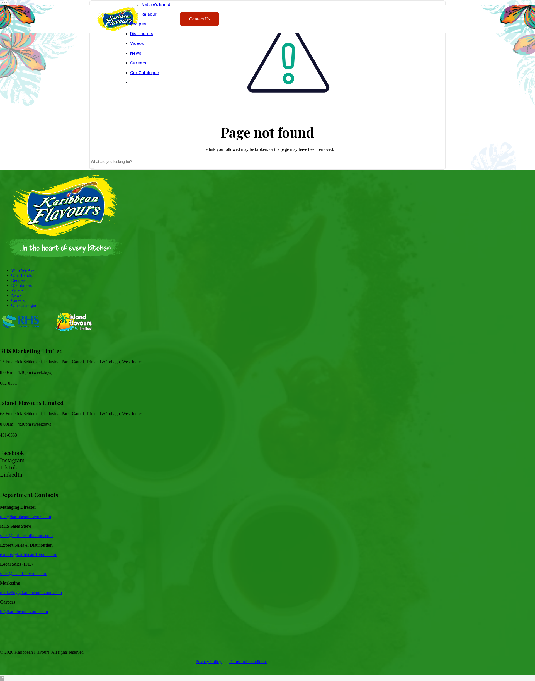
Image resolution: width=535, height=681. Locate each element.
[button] (2, 678)
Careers (18, 300)
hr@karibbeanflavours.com (24, 611)
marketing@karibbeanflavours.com (31, 592)
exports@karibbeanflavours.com (28, 554)
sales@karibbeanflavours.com (26, 535)
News (16, 295)
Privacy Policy (209, 661)
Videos (17, 290)
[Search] (92, 168)
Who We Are (22, 270)
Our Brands (21, 275)
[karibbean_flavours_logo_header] (118, 30)
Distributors (21, 285)
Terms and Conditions (248, 661)
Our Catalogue (24, 305)
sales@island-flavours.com (23, 573)
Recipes (18, 280)
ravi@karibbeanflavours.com (25, 516)
